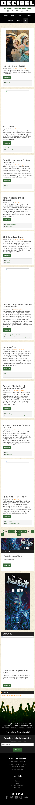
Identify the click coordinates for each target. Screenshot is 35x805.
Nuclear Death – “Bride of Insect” (15, 496)
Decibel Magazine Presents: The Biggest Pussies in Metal (17, 161)
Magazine (10, 20)
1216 (25, 531)
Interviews (13, 224)
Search (26, 22)
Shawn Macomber (18, 349)
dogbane (7, 262)
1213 (14, 531)
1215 (21, 531)
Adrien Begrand (19, 239)
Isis (13, 150)
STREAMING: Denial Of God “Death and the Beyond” (16, 426)
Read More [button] (7, 77)
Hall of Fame (8, 148)
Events (20, 15)
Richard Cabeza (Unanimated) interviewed (13, 198)
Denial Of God (8, 454)
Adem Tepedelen (18, 309)
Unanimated (8, 226)
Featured (7, 82)
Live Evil (14, 415)
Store (28, 15)
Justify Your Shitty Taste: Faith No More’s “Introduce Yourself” (17, 305)
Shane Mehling (19, 165)
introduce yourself (24, 337)
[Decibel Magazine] (17, 3)
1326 (18, 534)
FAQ (17, 783)
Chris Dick (17, 129)
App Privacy (17, 787)
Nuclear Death (16, 523)
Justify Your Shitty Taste (16, 335)
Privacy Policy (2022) (17, 785)
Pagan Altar (26, 415)
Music (13, 15)
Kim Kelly (16, 499)
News (5, 15)
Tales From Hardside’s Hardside (14, 65)
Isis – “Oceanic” (8, 126)
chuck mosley (8, 337)
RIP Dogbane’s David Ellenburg (13, 237)
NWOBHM (19, 415)
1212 (10, 531)
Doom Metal (8, 415)
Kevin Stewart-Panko (21, 68)
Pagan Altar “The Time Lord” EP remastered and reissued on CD (14, 387)
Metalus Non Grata (9, 347)
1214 (17, 531)
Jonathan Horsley (19, 390)
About (19, 20)
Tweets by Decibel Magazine (11, 695)
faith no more (16, 337)
